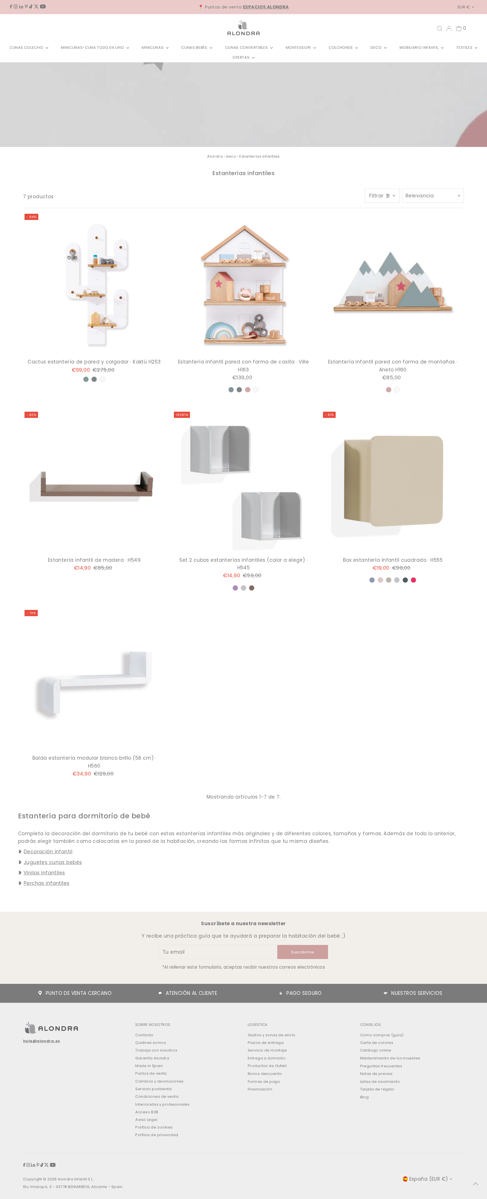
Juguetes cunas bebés (53, 862)
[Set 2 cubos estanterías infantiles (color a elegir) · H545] (243, 483)
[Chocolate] (251, 588)
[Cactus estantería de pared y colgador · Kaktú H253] (94, 285)
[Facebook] (11, 6)
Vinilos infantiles (44, 872)
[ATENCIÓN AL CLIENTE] (160, 993)
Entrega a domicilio (266, 1058)
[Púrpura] (235, 588)
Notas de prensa (376, 1073)
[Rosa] (380, 580)
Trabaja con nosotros (156, 1050)
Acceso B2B (146, 1112)
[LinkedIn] (21, 6)
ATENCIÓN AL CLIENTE (191, 993)
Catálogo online (375, 1050)
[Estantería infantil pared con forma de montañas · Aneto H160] (393, 285)
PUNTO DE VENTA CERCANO (79, 993)
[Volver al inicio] (475, 1183)
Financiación (260, 1089)
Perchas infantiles (47, 883)
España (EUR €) (428, 1179)
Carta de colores (376, 1042)
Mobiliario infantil (420, 47)
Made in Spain (149, 1065)
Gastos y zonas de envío (272, 1035)
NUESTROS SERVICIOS (416, 993)
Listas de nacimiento (380, 1081)
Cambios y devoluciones (159, 1081)
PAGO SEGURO (304, 993)
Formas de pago (264, 1081)
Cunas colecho (27, 47)
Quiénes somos (150, 1042)
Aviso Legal (146, 1119)
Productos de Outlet (267, 1065)
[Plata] (243, 588)
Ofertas (242, 57)
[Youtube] (43, 6)
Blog (364, 1097)
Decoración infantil (48, 851)
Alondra (215, 156)
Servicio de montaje (267, 1050)
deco (231, 156)
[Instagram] (15, 6)
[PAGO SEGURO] (281, 993)
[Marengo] (405, 580)
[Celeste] (372, 580)
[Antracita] (94, 379)
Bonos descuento (265, 1073)
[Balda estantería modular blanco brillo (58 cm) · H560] (94, 681)
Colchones (341, 47)
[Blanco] (102, 379)
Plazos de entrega (266, 1042)
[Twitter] (36, 6)
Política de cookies (153, 1127)
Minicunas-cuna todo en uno (93, 47)
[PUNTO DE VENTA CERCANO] (40, 993)
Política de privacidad (156, 1135)
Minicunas (153, 47)
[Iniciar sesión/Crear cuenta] (448, 28)
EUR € (464, 7)
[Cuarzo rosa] (248, 390)
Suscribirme (302, 952)
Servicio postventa (153, 1089)
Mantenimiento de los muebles (390, 1058)
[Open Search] (439, 28)
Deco (377, 47)
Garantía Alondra (152, 1058)
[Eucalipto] (86, 379)
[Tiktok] (30, 6)
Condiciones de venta (156, 1096)
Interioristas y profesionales (162, 1104)
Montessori (299, 47)
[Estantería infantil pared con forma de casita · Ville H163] (243, 285)
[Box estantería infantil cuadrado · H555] (393, 483)
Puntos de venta (151, 1073)
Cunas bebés (194, 47)
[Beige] (388, 580)
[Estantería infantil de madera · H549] (94, 483)
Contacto (144, 1035)
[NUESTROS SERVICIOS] (385, 993)
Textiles (464, 47)
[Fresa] (413, 580)
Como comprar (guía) (382, 1035)
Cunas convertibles (247, 47)
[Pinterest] (26, 6)
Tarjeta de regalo (377, 1089)
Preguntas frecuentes (381, 1066)
